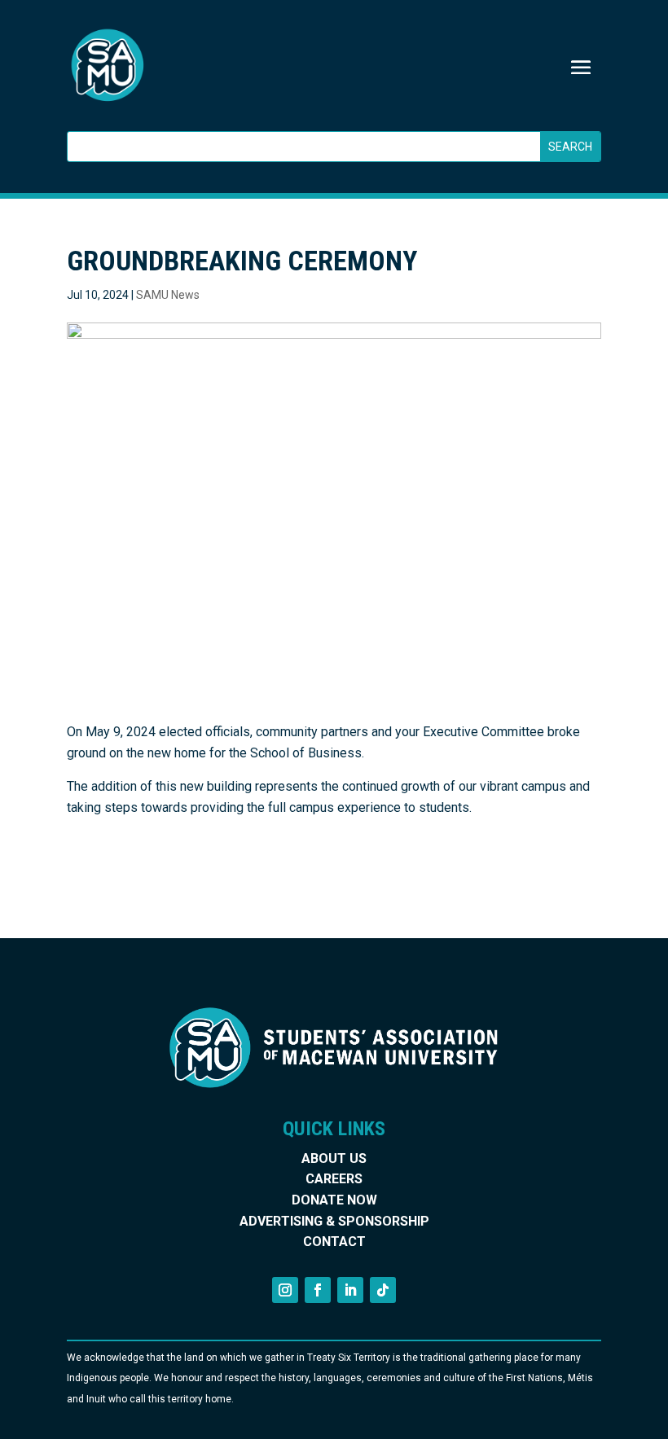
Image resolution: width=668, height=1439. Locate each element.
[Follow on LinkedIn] (350, 1290)
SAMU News (168, 294)
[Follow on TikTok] (383, 1290)
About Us (334, 1158)
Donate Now (334, 1200)
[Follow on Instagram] (285, 1290)
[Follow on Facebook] (318, 1290)
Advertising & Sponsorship (334, 1221)
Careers (334, 1179)
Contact (334, 1241)
